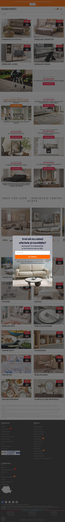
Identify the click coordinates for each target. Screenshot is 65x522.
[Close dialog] (51, 237)
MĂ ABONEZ (32, 257)
